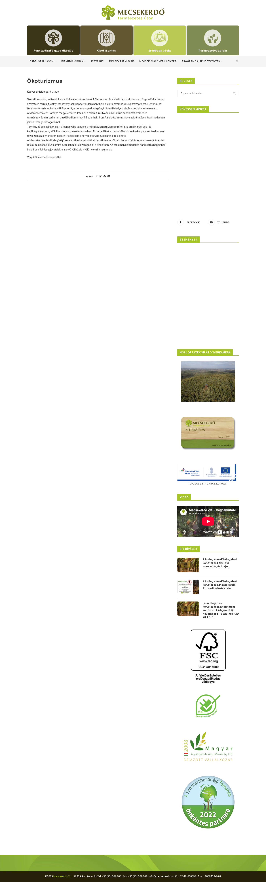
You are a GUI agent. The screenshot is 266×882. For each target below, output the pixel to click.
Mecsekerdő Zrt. (62, 876)
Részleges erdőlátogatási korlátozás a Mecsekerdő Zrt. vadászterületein (220, 585)
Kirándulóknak (72, 61)
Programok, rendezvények (201, 61)
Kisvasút (97, 61)
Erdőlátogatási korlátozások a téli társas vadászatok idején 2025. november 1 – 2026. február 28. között (221, 610)
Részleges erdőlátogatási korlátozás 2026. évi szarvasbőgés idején (220, 563)
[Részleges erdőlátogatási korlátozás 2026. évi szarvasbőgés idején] (188, 565)
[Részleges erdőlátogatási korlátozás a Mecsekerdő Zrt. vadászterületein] (188, 587)
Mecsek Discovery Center (157, 61)
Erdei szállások (41, 61)
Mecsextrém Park (121, 61)
